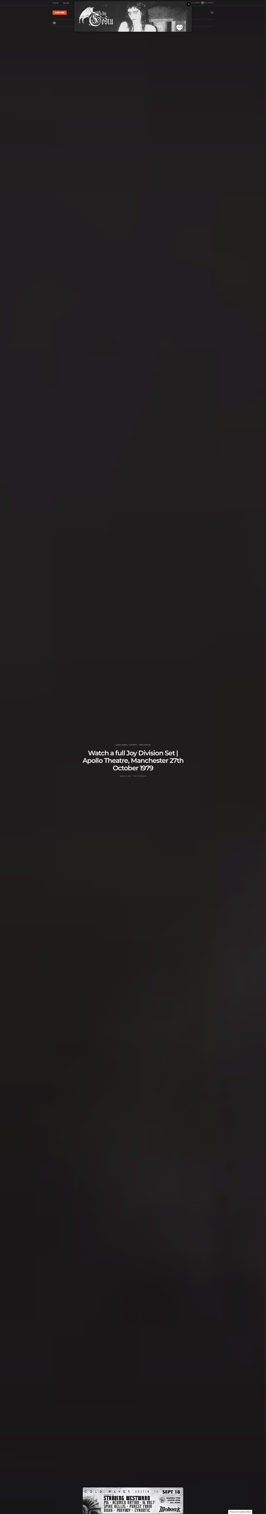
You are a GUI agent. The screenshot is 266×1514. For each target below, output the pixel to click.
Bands (66, 3)
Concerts (133, 745)
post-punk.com (140, 776)
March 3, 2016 (125, 776)
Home (55, 3)
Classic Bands (121, 745)
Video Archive (145, 745)
